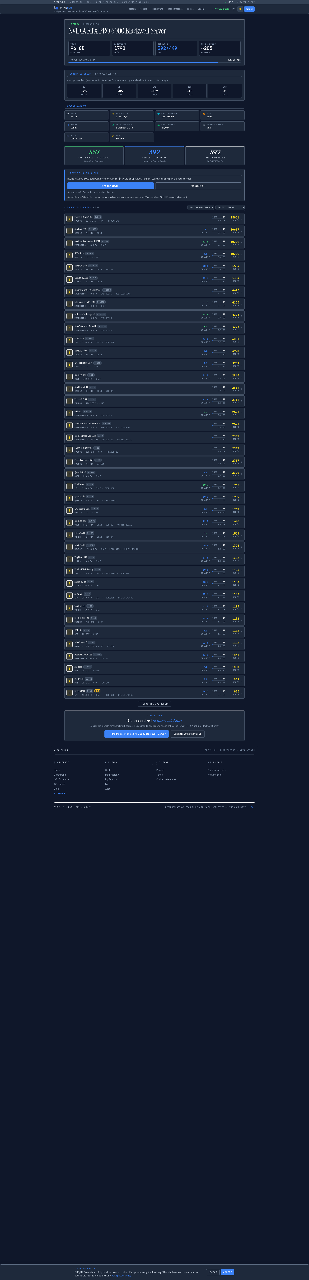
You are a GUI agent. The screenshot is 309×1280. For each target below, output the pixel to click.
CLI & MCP (59, 793)
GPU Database (61, 779)
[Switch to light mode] (240, 9)
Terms (159, 774)
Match (132, 8)
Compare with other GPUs (187, 733)
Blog (56, 788)
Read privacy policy (121, 1275)
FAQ (107, 784)
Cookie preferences (166, 779)
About (108, 788)
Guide (108, 770)
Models (144, 8)
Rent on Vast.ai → (111, 185)
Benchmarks (175, 8)
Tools (190, 8)
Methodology (112, 774)
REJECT (212, 1272)
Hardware (158, 8)
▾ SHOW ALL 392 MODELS (154, 704)
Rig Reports (111, 779)
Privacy (160, 770)
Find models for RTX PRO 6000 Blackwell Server (137, 733)
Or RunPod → (198, 185)
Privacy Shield (220, 9)
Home (57, 770)
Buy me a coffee (217, 770)
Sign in (249, 9)
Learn (201, 8)
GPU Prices (59, 784)
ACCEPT (227, 1272)
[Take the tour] (234, 9)
